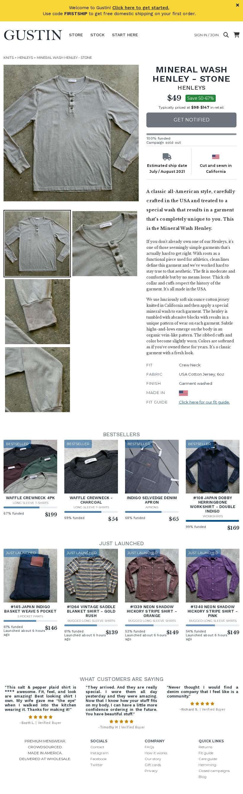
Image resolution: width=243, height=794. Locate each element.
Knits (9, 58)
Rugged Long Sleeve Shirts (91, 621)
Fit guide (206, 753)
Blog (203, 776)
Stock (97, 34)
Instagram (99, 753)
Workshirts (213, 516)
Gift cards (153, 765)
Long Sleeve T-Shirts (30, 503)
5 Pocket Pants (30, 616)
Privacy (151, 770)
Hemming (207, 765)
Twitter (96, 765)
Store (76, 34)
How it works (156, 753)
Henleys (25, 58)
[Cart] (236, 35)
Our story (153, 759)
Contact (97, 747)
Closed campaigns (214, 770)
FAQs (149, 747)
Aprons (152, 507)
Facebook (98, 759)
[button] (72, 133)
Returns (205, 747)
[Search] (226, 35)
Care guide (208, 759)
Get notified (192, 120)
